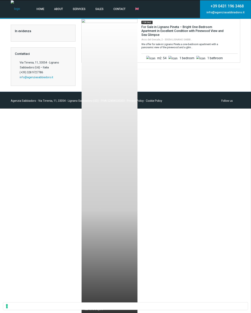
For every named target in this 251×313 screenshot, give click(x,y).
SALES (99, 9)
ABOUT (58, 9)
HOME (40, 9)
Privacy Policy (135, 100)
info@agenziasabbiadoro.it (36, 77)
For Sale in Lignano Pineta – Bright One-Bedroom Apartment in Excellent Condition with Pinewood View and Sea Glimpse (182, 31)
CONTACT (119, 9)
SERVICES (79, 9)
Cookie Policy (154, 100)
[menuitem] (137, 9)
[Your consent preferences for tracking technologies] (125, 306)
